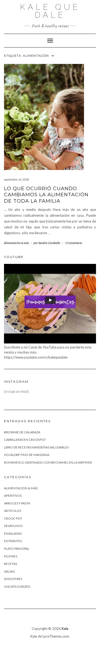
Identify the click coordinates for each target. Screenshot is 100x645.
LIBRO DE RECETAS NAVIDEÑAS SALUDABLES (36, 447)
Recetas (10, 564)
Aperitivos (13, 496)
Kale (65, 628)
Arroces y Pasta (17, 503)
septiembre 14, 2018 (16, 179)
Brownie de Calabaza (22, 432)
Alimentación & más (16, 243)
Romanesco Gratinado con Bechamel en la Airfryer (48, 462)
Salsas (9, 571)
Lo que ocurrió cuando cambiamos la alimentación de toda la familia (46, 195)
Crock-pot (13, 518)
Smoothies (13, 579)
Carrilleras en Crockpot (25, 440)
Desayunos (13, 526)
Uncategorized (17, 587)
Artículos (12, 511)
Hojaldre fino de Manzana (26, 455)
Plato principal (16, 549)
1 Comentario (73, 243)
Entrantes (13, 541)
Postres (10, 556)
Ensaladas (13, 533)
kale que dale (50, 11)
